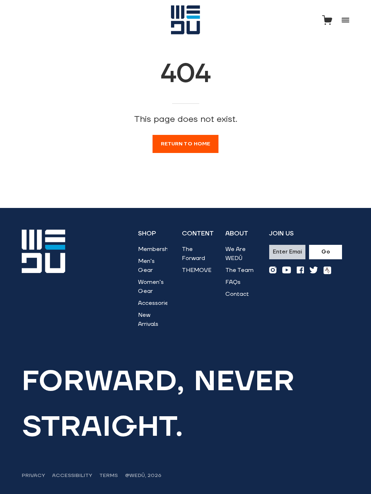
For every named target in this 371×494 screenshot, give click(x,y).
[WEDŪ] (185, 19)
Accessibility (72, 475)
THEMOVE (197, 270)
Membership (155, 249)
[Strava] (327, 270)
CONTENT (198, 234)
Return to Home (185, 144)
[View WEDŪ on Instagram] (272, 270)
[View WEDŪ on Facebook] (300, 270)
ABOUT (236, 234)
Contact (237, 294)
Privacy (33, 475)
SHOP (147, 234)
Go (325, 251)
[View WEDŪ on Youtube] (286, 270)
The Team (239, 270)
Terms (108, 475)
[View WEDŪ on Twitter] (314, 270)
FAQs (233, 282)
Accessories (154, 303)
